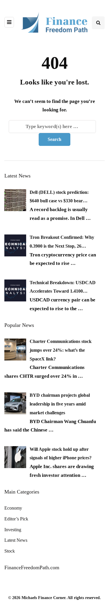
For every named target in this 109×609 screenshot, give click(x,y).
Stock (9, 550)
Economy (13, 508)
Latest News (15, 540)
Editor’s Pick (16, 518)
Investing (12, 529)
